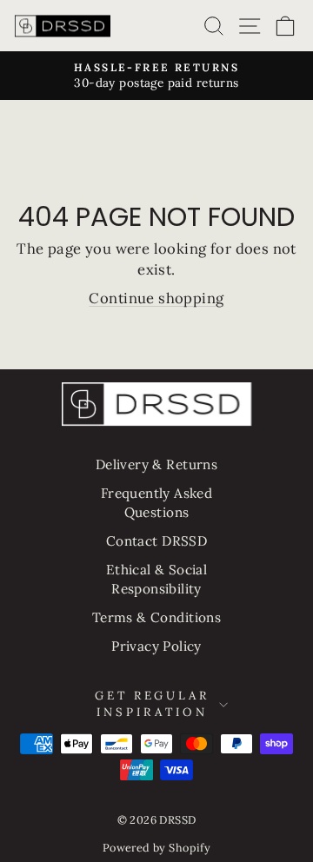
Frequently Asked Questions (157, 502)
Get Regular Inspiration (152, 703)
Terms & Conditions (156, 617)
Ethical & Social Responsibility (157, 578)
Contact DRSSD (156, 541)
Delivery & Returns (156, 464)
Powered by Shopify (156, 847)
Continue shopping (156, 298)
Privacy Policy (156, 646)
